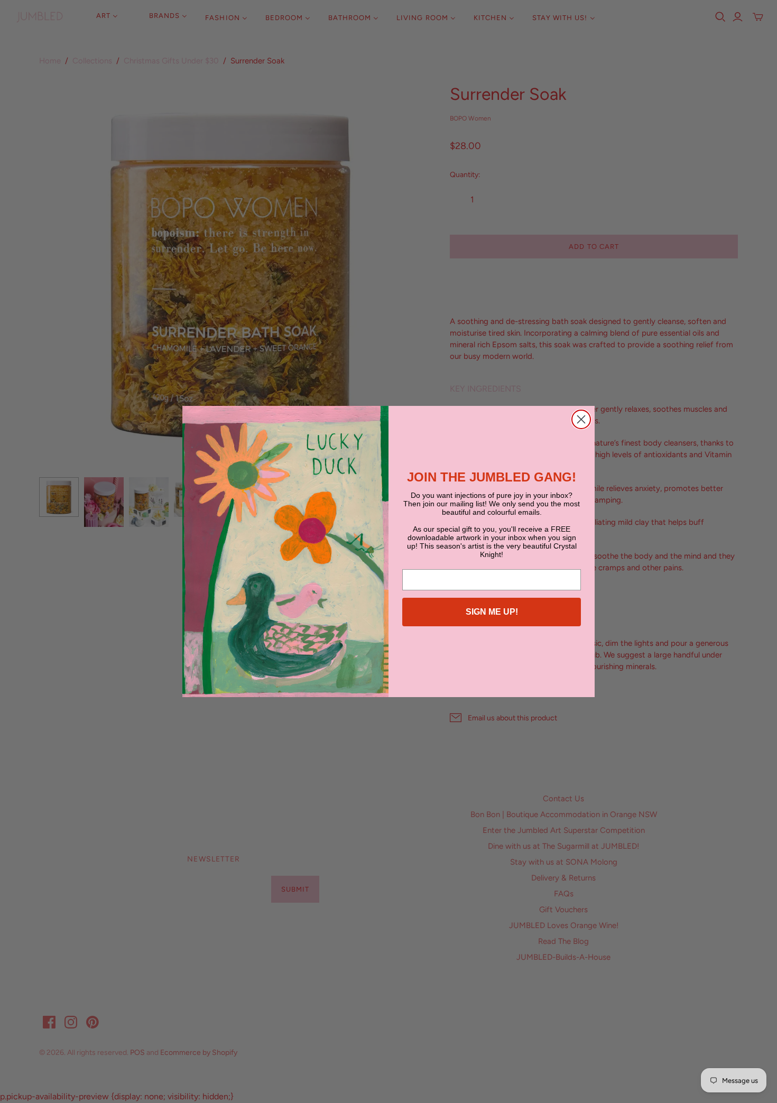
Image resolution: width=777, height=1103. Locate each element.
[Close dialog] (581, 419)
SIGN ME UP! (492, 611)
